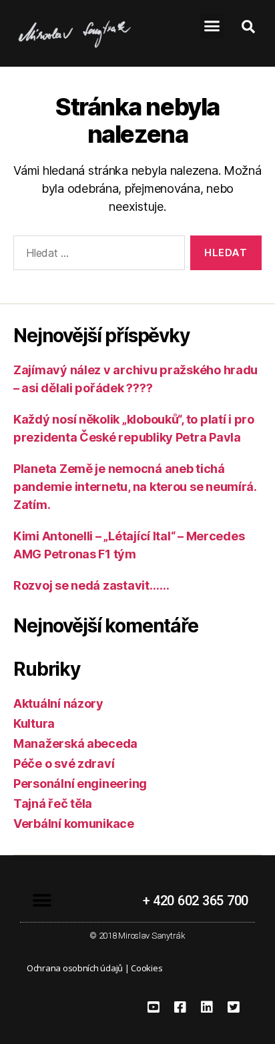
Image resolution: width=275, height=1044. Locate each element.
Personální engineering (80, 783)
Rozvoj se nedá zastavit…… (91, 585)
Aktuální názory (58, 703)
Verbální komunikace (73, 824)
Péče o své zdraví (63, 763)
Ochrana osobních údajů (75, 968)
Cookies (146, 968)
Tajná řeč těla (52, 804)
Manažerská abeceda (75, 743)
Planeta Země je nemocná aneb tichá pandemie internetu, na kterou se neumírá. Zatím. (134, 487)
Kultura (34, 723)
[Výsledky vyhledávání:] (96, 255)
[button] (212, 26)
